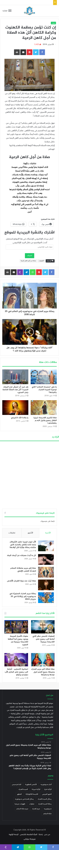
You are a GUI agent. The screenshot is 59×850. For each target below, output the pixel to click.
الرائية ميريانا (36, 789)
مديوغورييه (48, 809)
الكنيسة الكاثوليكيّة (32, 794)
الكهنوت (41, 261)
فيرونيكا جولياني (30, 839)
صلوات (53, 23)
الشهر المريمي (47, 794)
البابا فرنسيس (16, 784)
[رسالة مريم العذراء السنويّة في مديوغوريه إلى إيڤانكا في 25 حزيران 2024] (46, 597)
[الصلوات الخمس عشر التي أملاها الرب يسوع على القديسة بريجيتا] (43, 626)
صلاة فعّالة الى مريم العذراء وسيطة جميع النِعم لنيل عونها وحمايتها (43, 671)
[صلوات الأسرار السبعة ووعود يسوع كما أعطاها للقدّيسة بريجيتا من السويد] (16, 626)
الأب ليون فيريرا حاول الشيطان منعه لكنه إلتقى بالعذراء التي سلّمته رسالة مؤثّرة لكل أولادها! (23, 544)
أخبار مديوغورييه (46, 784)
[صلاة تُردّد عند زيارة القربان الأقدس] (46, 585)
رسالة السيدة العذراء (45, 804)
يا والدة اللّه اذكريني (19, 417)
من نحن (47, 834)
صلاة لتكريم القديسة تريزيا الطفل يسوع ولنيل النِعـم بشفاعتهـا (45, 420)
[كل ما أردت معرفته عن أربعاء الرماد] (46, 559)
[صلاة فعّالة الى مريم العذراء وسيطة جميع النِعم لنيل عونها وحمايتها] (43, 659)
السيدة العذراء (23, 789)
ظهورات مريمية (20, 804)
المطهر (19, 794)
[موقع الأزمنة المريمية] (29, 11)
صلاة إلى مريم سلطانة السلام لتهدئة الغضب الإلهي (23, 570)
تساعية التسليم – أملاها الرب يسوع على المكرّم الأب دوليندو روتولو (16, 671)
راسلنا (41, 834)
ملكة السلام (47, 814)
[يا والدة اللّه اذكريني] (15, 407)
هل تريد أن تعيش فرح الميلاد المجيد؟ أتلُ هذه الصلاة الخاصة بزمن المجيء (15, 389)
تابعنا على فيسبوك (48, 521)
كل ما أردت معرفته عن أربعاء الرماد (21, 555)
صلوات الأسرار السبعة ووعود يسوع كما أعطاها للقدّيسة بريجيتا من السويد (18, 640)
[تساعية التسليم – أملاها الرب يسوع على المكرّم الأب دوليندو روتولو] (16, 659)
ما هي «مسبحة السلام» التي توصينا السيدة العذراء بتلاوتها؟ (44, 389)
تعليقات (11, 533)
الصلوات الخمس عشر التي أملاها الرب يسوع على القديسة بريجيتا (44, 639)
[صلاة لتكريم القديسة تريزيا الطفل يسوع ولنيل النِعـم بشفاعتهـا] (44, 407)
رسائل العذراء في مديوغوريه (24, 799)
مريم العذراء (36, 809)
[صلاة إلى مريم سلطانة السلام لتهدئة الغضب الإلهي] (46, 572)
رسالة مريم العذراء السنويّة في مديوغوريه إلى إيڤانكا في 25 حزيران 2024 (22, 596)
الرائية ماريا (48, 789)
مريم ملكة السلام (22, 809)
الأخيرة (48, 533)
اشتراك (29, 256)
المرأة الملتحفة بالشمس (28, 834)
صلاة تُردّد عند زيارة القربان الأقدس (39, 2)
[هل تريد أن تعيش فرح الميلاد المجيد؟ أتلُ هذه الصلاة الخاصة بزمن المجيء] (15, 376)
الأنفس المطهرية (31, 784)
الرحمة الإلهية (13, 834)
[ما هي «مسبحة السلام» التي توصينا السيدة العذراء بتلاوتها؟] (44, 376)
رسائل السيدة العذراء (45, 799)
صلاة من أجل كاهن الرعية (28, 261)
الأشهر (30, 533)
